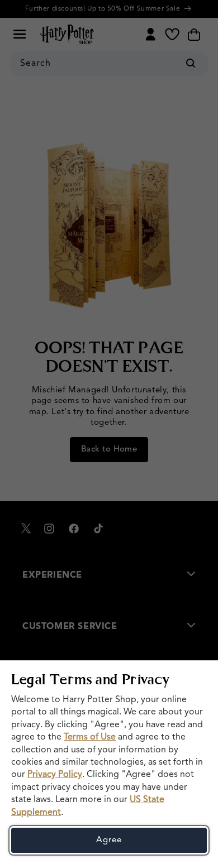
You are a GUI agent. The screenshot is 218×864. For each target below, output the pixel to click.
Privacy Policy (54, 774)
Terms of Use (90, 737)
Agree (109, 840)
